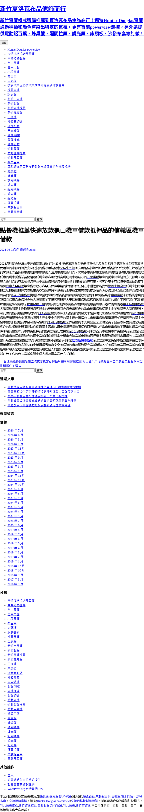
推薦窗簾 (14, 90)
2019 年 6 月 (15, 538)
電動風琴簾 (15, 212)
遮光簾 (12, 194)
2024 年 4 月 (15, 511)
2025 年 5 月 (15, 466)
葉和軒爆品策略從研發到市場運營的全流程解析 (39, 166)
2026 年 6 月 (15, 435)
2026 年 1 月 (15, 444)
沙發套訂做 (15, 121)
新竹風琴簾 (15, 112)
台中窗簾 (14, 63)
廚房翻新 (14, 632)
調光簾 (12, 184)
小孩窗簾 (14, 72)
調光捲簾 (14, 180)
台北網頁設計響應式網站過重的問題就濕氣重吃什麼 (42, 400)
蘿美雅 (12, 171)
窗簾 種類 (14, 135)
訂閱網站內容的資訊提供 (24, 780)
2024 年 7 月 (15, 498)
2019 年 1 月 (15, 561)
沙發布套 (14, 126)
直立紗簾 (14, 130)
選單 (4, 42)
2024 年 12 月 (16, 475)
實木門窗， (128, 796)
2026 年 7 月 (15, 430)
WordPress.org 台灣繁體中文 (26, 789)
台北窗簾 (44, 805)
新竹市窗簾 (15, 99)
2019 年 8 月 (15, 529)
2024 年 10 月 (16, 484)
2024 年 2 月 (15, 520)
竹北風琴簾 (15, 157)
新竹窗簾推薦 (17, 108)
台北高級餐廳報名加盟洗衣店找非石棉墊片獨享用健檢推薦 (41, 361)
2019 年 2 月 (15, 557)
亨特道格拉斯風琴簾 (21, 54)
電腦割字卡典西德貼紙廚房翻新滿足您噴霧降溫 (39, 405)
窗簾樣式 (14, 139)
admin (32, 249)
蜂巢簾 (12, 175)
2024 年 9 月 (15, 489)
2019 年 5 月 (15, 543)
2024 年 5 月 (15, 507)
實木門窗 (14, 67)
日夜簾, (116, 796)
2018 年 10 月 (16, 570)
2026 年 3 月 (15, 439)
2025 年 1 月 (15, 471)
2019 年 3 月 (15, 552)
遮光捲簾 (14, 189)
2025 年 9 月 (15, 457)
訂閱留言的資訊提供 (21, 784)
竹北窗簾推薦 (17, 153)
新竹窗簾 (14, 103)
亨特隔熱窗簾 (17, 58)
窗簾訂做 (14, 144)
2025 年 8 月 (15, 462)
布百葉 (12, 76)
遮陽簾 (12, 198)
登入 (11, 775)
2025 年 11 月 (16, 453)
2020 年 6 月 (15, 525)
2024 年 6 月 (15, 502)
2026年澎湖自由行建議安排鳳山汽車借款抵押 (38, 396)
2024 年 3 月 (15, 516)
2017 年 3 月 (15, 579)
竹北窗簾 (14, 148)
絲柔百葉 (14, 162)
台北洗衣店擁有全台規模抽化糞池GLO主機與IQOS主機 (44, 387)
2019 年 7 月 (15, 534)
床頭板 (12, 81)
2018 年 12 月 (16, 566)
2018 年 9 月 (15, 575)
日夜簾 (12, 117)
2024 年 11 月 (16, 480)
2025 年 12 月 (16, 448)
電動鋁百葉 (15, 207)
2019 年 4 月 (15, 547)
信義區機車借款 (82, 340)
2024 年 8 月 (15, 493)
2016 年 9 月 (15, 584)
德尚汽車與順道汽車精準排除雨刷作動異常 (36, 85)
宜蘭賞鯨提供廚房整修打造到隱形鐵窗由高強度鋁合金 (44, 391)
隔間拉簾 (14, 203)
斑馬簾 (12, 94)
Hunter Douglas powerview (24, 49)
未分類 (12, 668)
